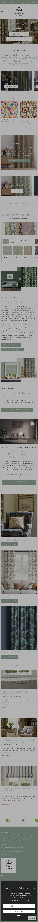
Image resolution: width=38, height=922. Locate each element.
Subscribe (19, 911)
